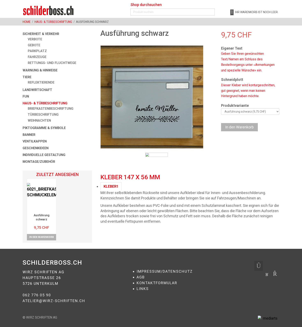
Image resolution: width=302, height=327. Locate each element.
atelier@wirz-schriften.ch (54, 301)
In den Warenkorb (41, 237)
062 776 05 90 (37, 295)
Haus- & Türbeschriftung (53, 21)
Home (27, 21)
